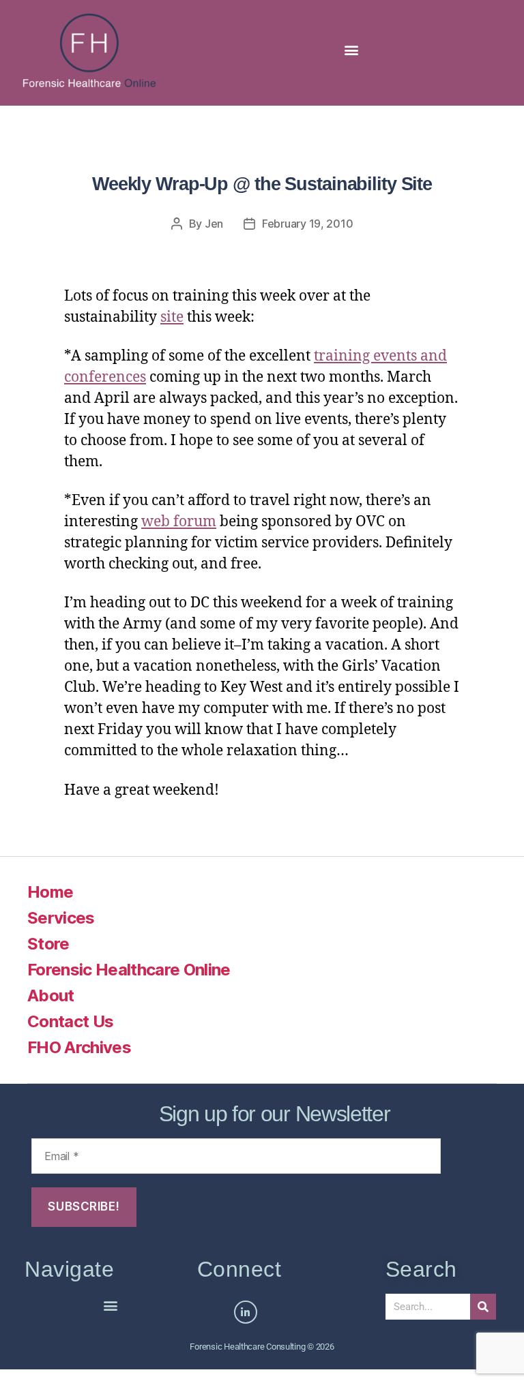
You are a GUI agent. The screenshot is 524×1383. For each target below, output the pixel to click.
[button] (351, 49)
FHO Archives (79, 1047)
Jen (214, 223)
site (172, 317)
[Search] (483, 1307)
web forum (178, 522)
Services (61, 918)
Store (48, 944)
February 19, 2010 (307, 223)
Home (50, 892)
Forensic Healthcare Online (129, 969)
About (50, 995)
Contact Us (70, 1021)
